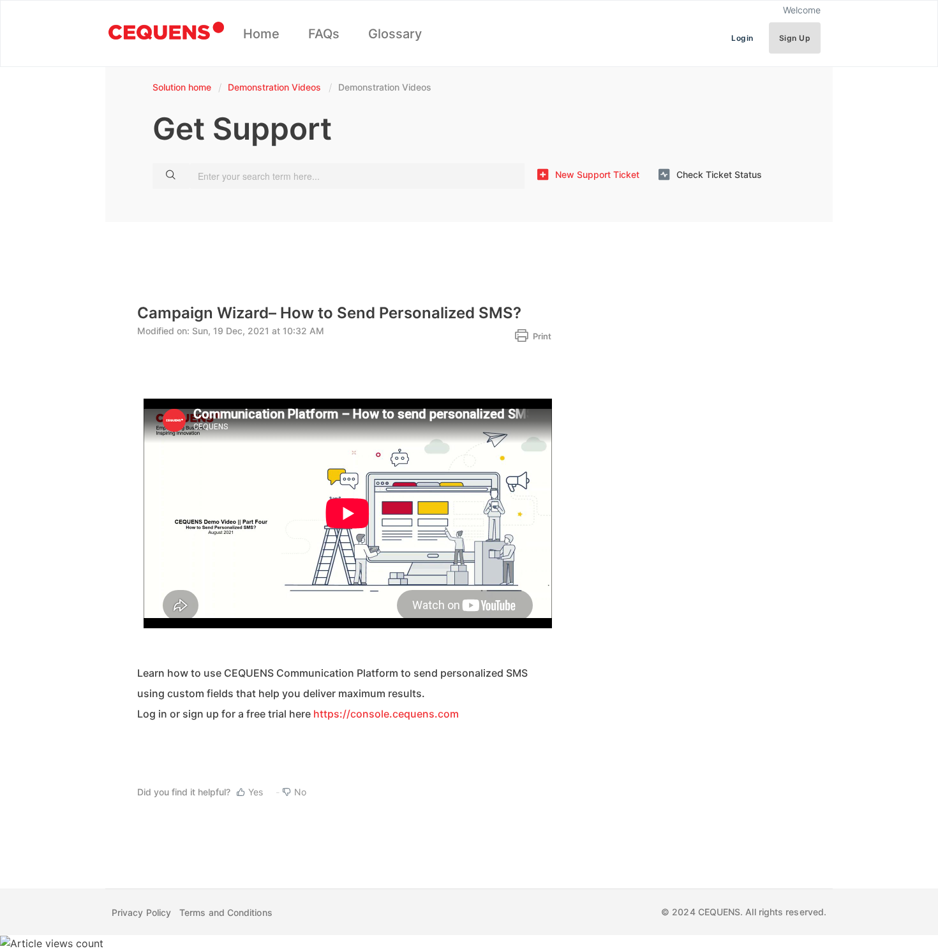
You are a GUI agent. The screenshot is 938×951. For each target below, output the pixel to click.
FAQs (323, 33)
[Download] (445, 312)
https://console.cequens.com (386, 713)
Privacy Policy (141, 912)
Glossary (395, 33)
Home (261, 33)
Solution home (183, 87)
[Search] (171, 176)
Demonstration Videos (274, 87)
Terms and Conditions (225, 912)
